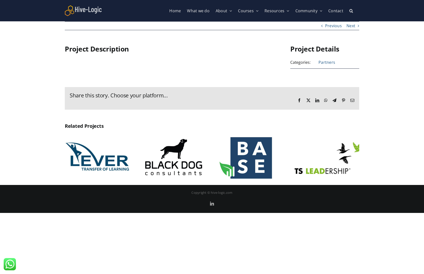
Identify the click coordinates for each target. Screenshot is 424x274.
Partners (326, 62)
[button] (351, 10)
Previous (333, 25)
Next (350, 25)
